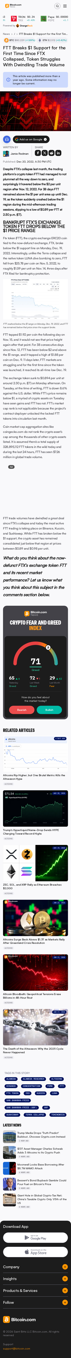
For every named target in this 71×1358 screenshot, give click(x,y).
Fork (50, 1086)
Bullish (49, 709)
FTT (62, 1086)
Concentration (31, 1086)
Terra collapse (35, 1114)
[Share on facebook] (38, 153)
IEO (28, 1093)
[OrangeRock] (24, 25)
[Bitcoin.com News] (13, 6)
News (6, 33)
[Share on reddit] (51, 153)
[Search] (57, 6)
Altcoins (14, 33)
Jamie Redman (20, 153)
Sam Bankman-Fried (17, 1100)
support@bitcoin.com (16, 1348)
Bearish (21, 709)
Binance (11, 1086)
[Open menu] (65, 6)
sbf (46, 1107)
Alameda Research (33, 1079)
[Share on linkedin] (58, 153)
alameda (11, 1079)
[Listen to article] (7, 139)
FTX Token (12, 1093)
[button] (45, 139)
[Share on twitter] (45, 153)
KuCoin (41, 1093)
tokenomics (58, 1114)
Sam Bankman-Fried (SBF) (21, 1107)
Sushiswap (12, 1114)
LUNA (54, 1093)
